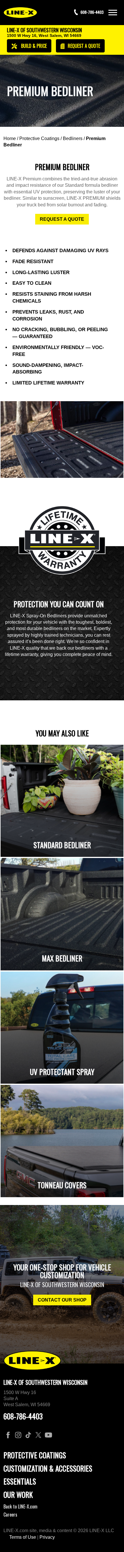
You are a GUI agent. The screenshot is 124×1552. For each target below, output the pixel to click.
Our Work (18, 1494)
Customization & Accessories (47, 1468)
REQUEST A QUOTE (62, 219)
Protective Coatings (39, 138)
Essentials (19, 1481)
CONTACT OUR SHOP (62, 1300)
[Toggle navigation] (113, 12)
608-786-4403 (23, 1416)
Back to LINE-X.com (20, 1506)
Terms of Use (22, 1537)
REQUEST (83, 45)
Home (9, 138)
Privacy (47, 1537)
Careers (10, 1514)
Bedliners (72, 138)
